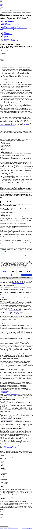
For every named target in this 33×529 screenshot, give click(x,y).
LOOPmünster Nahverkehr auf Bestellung (8, 39)
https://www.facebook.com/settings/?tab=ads (15, 310)
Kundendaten (2, 4)
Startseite (2, 10)
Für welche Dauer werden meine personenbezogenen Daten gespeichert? (12, 27)
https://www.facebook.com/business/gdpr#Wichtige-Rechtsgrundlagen (9, 313)
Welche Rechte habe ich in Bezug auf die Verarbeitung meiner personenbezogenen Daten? (14, 28)
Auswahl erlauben (16, 275)
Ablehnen (6, 275)
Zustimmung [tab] (6, 255)
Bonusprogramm (13, 10)
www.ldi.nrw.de (27, 182)
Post (1, 8)
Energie (1, 5)
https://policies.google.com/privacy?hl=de (8, 446)
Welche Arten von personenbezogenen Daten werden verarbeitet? (11, 24)
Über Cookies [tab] (27, 255)
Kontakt (1, 9)
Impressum (1, 528)
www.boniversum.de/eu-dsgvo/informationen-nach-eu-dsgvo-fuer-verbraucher (14, 125)
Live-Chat (3, 37)
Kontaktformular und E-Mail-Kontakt (7, 36)
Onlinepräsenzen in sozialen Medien (7, 38)
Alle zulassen (27, 275)
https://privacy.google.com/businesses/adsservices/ (20, 297)
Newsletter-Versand (4, 35)
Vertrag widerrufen (24, 528)
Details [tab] (16, 255)
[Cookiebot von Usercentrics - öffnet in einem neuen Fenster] (28, 253)
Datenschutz (5, 528)
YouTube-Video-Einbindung (6, 33)
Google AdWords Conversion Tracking (7, 34)
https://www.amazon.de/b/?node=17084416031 (9, 447)
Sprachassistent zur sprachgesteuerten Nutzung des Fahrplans (10, 40)
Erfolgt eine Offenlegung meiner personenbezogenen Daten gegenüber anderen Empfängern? (14, 26)
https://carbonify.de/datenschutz (14, 453)
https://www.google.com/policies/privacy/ (18, 283)
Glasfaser (1, 7)
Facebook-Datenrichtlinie (5, 391)
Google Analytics (4, 32)
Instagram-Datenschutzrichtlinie (6, 392)
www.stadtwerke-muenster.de (4, 55)
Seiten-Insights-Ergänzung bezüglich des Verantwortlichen (11, 394)
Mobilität (1, 6)
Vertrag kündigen (30, 528)
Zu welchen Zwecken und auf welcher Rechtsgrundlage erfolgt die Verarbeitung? (13, 25)
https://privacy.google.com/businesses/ (7, 297)
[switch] (12, 271)
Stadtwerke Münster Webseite (14, 528)
